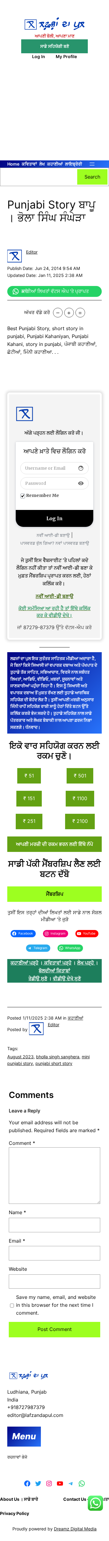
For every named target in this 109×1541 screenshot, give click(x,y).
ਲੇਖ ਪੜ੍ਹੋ (86, 963)
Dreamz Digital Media (75, 1528)
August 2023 (20, 1056)
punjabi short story (53, 1063)
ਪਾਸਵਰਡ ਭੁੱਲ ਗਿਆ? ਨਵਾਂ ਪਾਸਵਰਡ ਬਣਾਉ (54, 543)
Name (17, 1212)
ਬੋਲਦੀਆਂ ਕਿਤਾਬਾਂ (54, 971)
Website (18, 1269)
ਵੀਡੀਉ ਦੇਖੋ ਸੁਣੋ (67, 978)
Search (92, 177)
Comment (22, 1143)
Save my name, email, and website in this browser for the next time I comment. (56, 1305)
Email (17, 1241)
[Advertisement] (54, 113)
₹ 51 (29, 776)
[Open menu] (92, 164)
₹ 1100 (80, 798)
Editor (32, 252)
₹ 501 (80, 776)
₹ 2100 (80, 821)
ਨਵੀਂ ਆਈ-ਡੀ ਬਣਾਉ (53, 535)
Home (13, 163)
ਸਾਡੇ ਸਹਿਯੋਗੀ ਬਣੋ (54, 46)
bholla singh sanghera (57, 1056)
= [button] (80, 312)
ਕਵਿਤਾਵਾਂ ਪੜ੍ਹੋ (57, 963)
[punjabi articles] (43, 963)
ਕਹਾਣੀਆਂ (75, 1017)
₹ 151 (29, 798)
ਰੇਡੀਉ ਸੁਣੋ (37, 978)
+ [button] (69, 312)
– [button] (57, 312)
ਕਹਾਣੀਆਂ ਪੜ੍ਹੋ (24, 963)
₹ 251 (29, 821)
